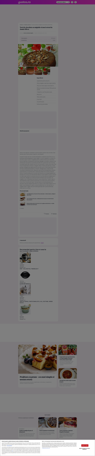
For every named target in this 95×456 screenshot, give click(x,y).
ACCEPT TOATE (85, 445)
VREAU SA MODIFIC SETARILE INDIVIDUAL (84, 449)
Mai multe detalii (9, 445)
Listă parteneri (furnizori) (46, 448)
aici (12, 450)
